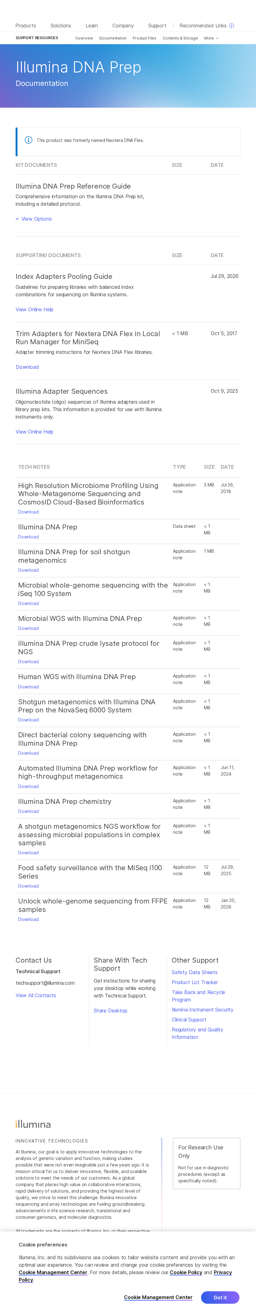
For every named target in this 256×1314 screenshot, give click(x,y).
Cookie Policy (186, 1272)
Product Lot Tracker (195, 982)
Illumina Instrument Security (203, 1010)
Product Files (144, 38)
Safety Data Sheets (195, 972)
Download (27, 367)
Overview (84, 38)
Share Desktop (110, 1010)
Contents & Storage (180, 38)
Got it (220, 1297)
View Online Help (34, 309)
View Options (36, 219)
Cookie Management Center (53, 1272)
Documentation (113, 38)
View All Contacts (36, 995)
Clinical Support (189, 1019)
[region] (128, 1273)
